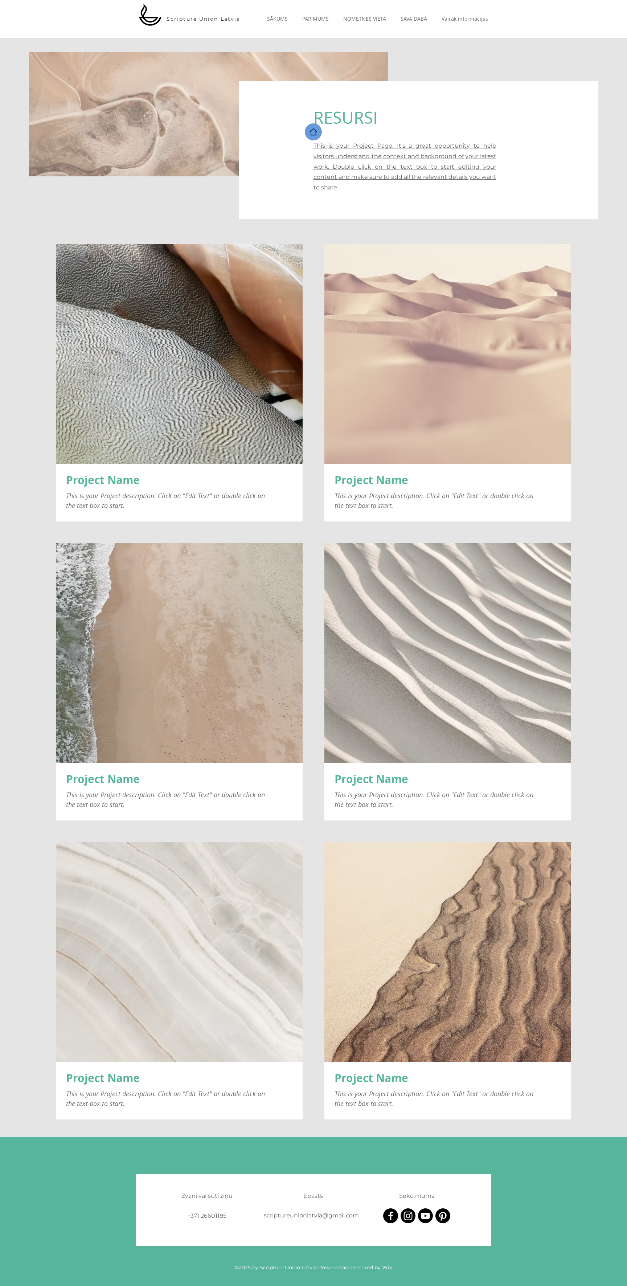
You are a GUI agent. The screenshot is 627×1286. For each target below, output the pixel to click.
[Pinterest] (442, 1215)
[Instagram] (408, 1215)
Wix (387, 1267)
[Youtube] (425, 1215)
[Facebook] (390, 1215)
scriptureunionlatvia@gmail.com (311, 1215)
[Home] (313, 131)
